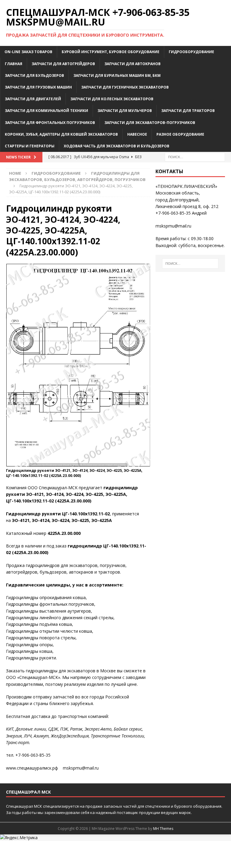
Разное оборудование (180, 134)
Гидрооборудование (191, 51)
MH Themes (163, 828)
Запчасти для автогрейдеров (63, 63)
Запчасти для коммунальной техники (46, 110)
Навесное (137, 134)
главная (13, 63)
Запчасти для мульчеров (124, 110)
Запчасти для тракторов (188, 110)
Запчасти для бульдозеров (34, 75)
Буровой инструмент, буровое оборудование (110, 51)
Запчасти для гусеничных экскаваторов (125, 87)
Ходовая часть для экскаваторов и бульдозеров (116, 146)
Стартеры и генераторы (29, 146)
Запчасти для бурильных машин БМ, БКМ (117, 75)
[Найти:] (195, 156)
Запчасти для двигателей (33, 98)
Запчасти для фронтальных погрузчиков (50, 122)
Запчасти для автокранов (132, 63)
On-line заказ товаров (28, 51)
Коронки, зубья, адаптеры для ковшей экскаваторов (61, 134)
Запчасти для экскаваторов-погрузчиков (149, 122)
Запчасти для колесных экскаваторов (111, 98)
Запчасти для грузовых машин (38, 87)
